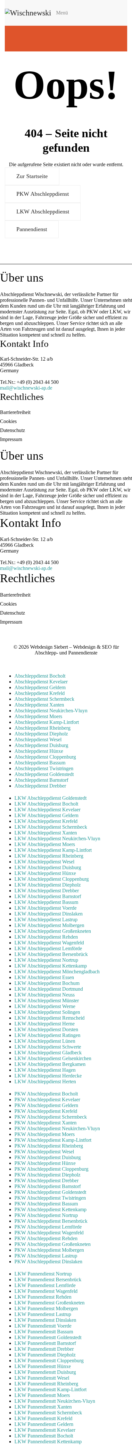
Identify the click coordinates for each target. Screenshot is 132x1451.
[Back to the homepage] (28, 13)
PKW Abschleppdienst (42, 194)
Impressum (11, 439)
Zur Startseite (32, 176)
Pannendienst (31, 229)
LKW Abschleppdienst (42, 211)
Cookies (8, 421)
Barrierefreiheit (15, 412)
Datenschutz (12, 430)
